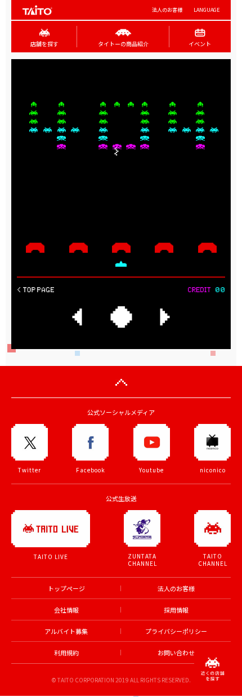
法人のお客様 (167, 10)
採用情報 (176, 610)
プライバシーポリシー (176, 631)
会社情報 (66, 610)
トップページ (66, 588)
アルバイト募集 (66, 631)
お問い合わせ (176, 653)
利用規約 (66, 653)
